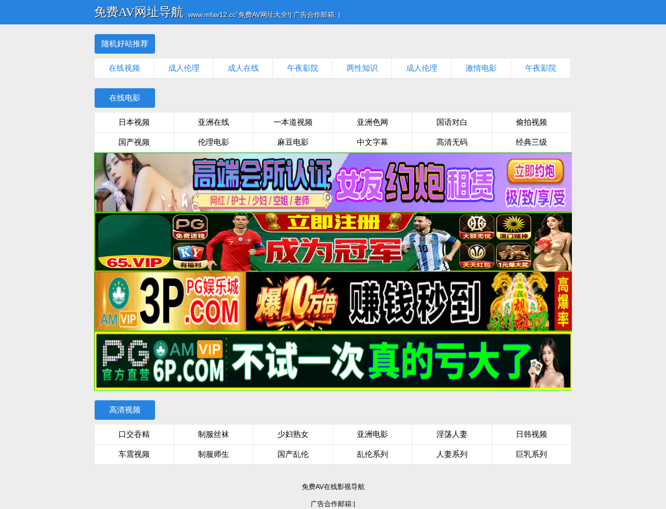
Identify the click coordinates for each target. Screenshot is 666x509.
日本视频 (134, 122)
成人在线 (243, 68)
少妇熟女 (293, 434)
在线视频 (124, 68)
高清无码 (452, 142)
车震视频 (134, 454)
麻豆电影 (293, 142)
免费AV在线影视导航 (333, 486)
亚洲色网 (372, 122)
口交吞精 (134, 434)
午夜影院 (302, 68)
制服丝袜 (213, 434)
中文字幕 (372, 142)
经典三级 (531, 142)
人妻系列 (452, 454)
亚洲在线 (213, 122)
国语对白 (452, 122)
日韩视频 (531, 434)
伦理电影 (213, 142)
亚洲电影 (372, 434)
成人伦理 (183, 68)
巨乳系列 (531, 454)
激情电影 (481, 68)
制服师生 (213, 454)
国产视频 (134, 142)
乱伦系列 (372, 454)
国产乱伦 (293, 454)
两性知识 (362, 68)
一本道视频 (293, 122)
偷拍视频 (531, 122)
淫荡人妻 (452, 434)
